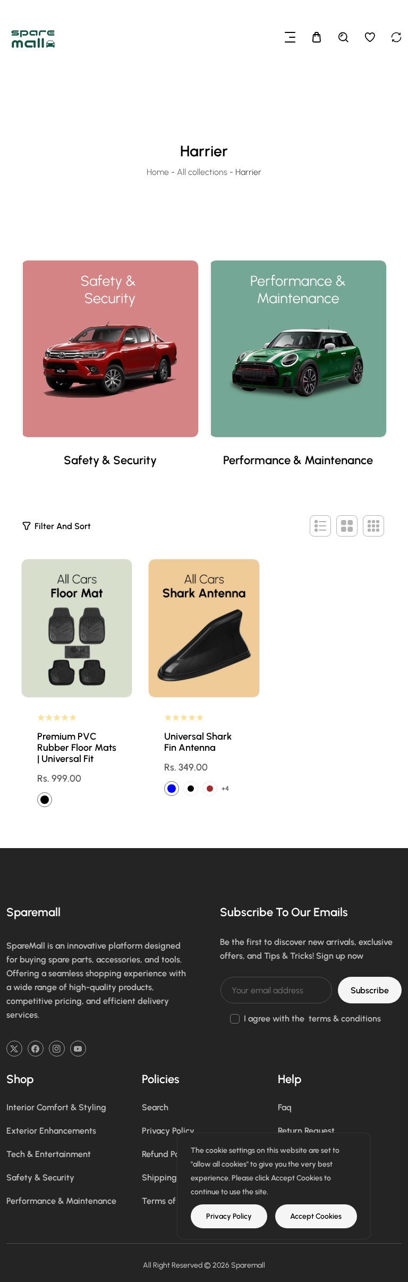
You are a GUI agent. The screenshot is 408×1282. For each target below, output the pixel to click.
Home (158, 172)
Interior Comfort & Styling (56, 1107)
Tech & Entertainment (48, 1154)
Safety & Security (110, 460)
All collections (202, 172)
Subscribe (370, 990)
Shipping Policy (171, 1177)
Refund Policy (167, 1154)
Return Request (306, 1131)
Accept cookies (316, 1216)
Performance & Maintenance (298, 460)
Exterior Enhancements (51, 1131)
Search (155, 1107)
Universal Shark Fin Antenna (198, 742)
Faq (285, 1107)
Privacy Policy (168, 1131)
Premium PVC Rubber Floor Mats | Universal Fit (76, 748)
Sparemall (248, 1265)
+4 (225, 788)
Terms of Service (174, 1201)
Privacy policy (229, 1216)
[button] (290, 37)
